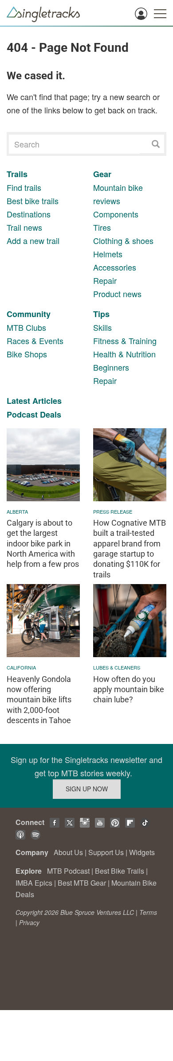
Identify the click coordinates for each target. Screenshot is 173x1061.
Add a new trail (33, 240)
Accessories (114, 267)
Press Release (112, 511)
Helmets (107, 253)
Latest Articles (34, 401)
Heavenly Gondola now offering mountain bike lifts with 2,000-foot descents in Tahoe (39, 699)
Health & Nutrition (124, 354)
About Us (68, 852)
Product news (117, 293)
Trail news (24, 227)
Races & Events (35, 340)
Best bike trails (33, 200)
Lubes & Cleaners (116, 667)
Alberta (17, 511)
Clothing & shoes (123, 240)
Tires (102, 227)
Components (115, 214)
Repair (105, 280)
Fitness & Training (125, 340)
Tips (101, 314)
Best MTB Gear (82, 883)
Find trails (24, 187)
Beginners (111, 367)
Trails (17, 174)
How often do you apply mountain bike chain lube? (128, 689)
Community (29, 314)
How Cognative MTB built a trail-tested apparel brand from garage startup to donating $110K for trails (129, 548)
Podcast (22, 414)
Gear (102, 174)
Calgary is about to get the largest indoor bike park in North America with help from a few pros (43, 543)
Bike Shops (27, 354)
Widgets (142, 852)
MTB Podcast (68, 871)
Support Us (106, 852)
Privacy (29, 922)
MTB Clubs (26, 327)
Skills (102, 327)
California (21, 667)
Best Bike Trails (119, 871)
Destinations (29, 214)
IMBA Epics (34, 883)
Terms (148, 912)
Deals (50, 414)
